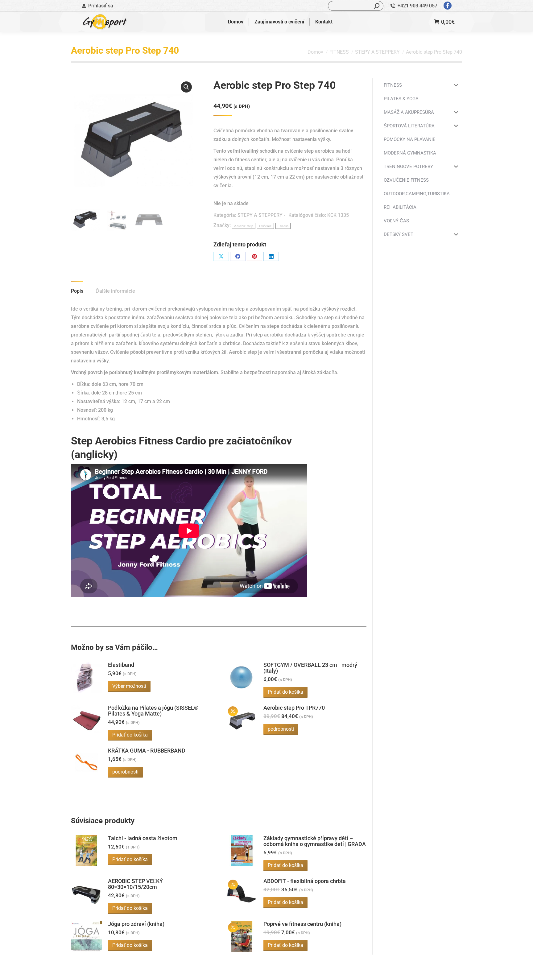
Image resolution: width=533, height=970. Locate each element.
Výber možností (129, 686)
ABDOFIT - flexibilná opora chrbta (304, 881)
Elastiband (121, 665)
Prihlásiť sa (100, 6)
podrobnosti (281, 729)
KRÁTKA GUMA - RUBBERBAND (146, 750)
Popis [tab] (77, 291)
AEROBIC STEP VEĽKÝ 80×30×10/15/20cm (135, 884)
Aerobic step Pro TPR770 (294, 708)
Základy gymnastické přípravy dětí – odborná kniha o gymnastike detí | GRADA (314, 841)
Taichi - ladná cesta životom (142, 838)
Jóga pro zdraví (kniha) (136, 924)
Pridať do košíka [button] (285, 692)
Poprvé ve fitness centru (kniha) (302, 924)
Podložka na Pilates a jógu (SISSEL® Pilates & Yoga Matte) (153, 710)
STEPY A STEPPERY (260, 215)
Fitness (283, 226)
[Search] (377, 6)
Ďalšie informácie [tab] (115, 291)
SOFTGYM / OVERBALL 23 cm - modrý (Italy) (310, 668)
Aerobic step (243, 226)
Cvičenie (265, 226)
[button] (186, 87)
